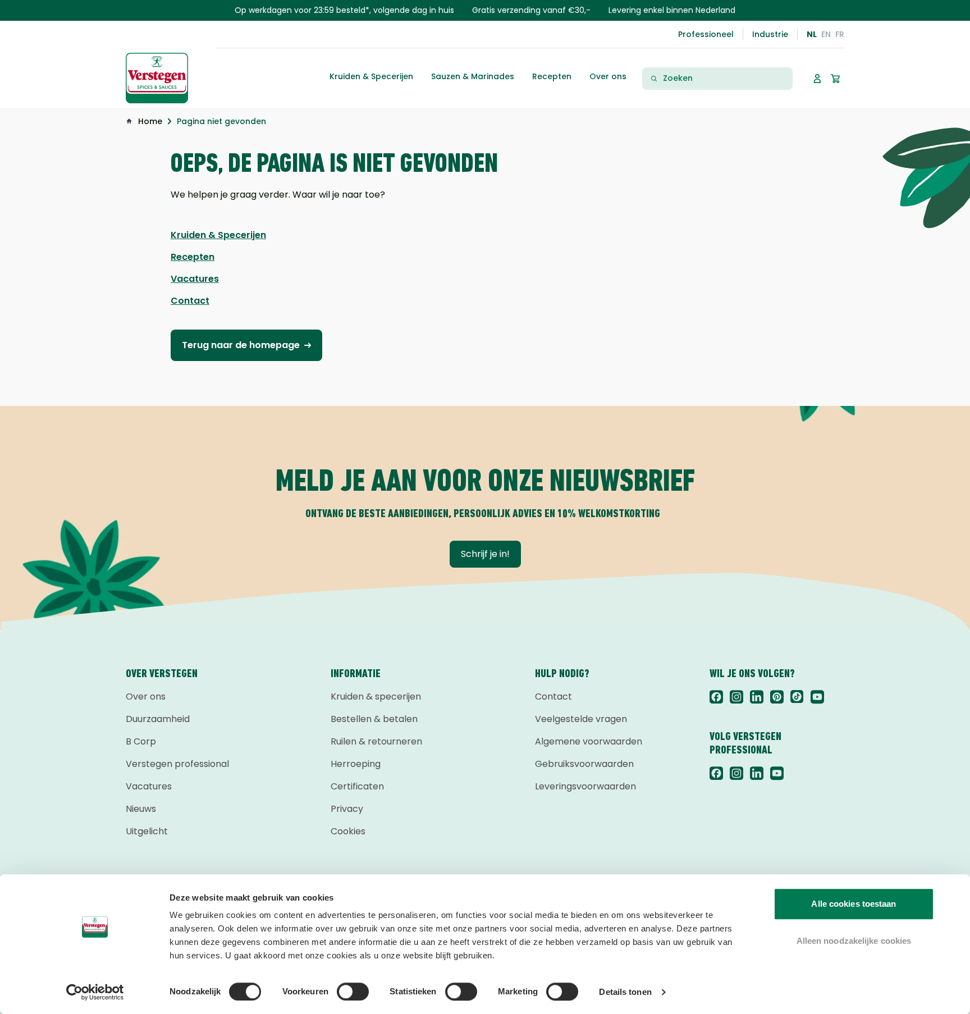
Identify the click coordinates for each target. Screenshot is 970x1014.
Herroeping (356, 763)
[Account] (817, 79)
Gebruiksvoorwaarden (584, 763)
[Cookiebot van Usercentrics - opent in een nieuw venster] (95, 992)
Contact (553, 696)
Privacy (347, 808)
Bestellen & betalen (374, 718)
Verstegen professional (177, 763)
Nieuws (141, 808)
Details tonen (625, 992)
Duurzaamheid (158, 718)
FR (839, 34)
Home (150, 121)
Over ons (146, 696)
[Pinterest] (777, 697)
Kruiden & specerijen (376, 696)
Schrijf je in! (485, 553)
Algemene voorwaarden (588, 741)
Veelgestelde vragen (581, 718)
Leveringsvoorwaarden (585, 786)
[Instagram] (736, 697)
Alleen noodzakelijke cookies (854, 941)
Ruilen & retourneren (376, 741)
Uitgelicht (147, 831)
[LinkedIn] (756, 697)
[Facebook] (716, 697)
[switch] (353, 992)
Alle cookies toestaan (853, 903)
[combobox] (724, 78)
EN (826, 34)
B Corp (141, 741)
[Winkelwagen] (835, 79)
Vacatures (149, 786)
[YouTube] (817, 697)
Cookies (348, 831)
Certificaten (357, 786)
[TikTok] (797, 697)
